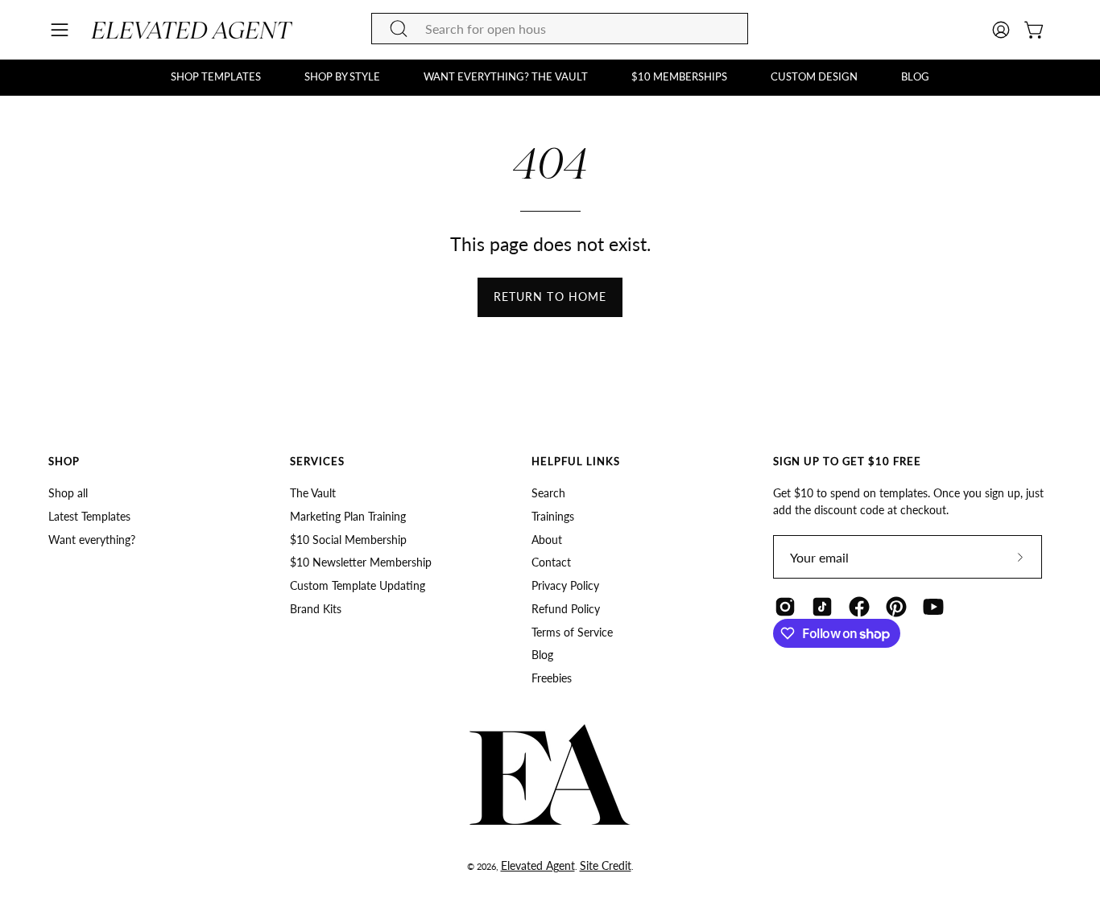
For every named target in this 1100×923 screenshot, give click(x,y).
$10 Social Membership (348, 539)
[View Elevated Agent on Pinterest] (896, 607)
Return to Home (550, 296)
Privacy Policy (565, 585)
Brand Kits (315, 609)
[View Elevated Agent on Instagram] (785, 607)
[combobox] (559, 28)
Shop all (68, 493)
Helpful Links (575, 461)
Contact (551, 563)
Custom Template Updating (357, 585)
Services (317, 461)
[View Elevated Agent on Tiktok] (822, 607)
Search (548, 493)
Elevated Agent (538, 865)
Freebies (551, 678)
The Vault (313, 493)
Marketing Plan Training (348, 516)
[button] (216, 77)
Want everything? (91, 539)
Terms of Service (572, 632)
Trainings (552, 516)
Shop (64, 461)
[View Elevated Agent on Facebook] (859, 607)
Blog (542, 655)
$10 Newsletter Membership (361, 563)
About (546, 539)
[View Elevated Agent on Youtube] (933, 607)
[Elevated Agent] (191, 30)
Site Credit (605, 865)
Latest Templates (89, 516)
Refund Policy (565, 609)
